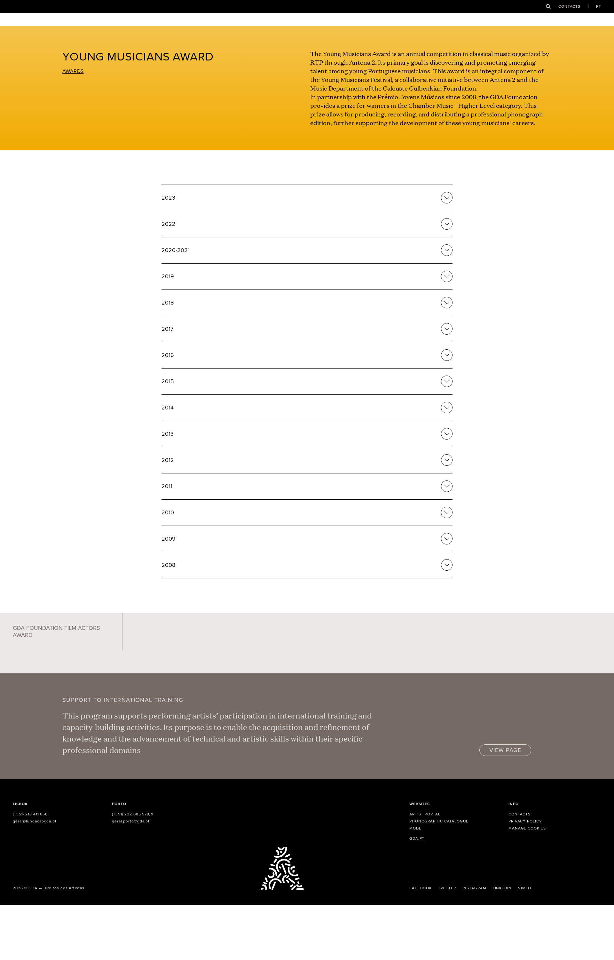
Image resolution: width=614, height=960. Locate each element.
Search (548, 6)
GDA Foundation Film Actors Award (56, 631)
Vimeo (524, 888)
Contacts (569, 6)
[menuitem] (598, 6)
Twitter (447, 888)
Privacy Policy (525, 821)
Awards (72, 71)
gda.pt (416, 838)
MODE (415, 828)
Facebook (420, 888)
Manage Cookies (527, 828)
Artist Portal (424, 814)
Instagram (474, 888)
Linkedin (502, 888)
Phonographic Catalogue (438, 821)
